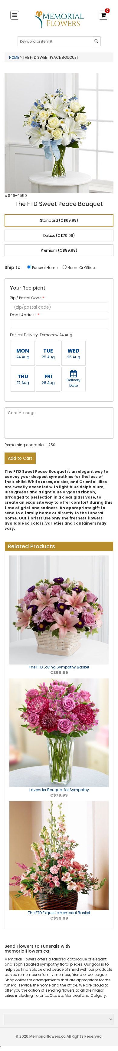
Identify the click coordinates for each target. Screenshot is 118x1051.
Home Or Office (81, 267)
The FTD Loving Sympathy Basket (59, 667)
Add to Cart (20, 458)
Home (14, 57)
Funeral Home (44, 267)
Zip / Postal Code (27, 297)
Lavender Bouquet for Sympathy (59, 789)
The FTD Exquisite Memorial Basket (59, 912)
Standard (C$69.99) (59, 220)
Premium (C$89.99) (59, 250)
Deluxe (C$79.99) (59, 235)
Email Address (24, 314)
